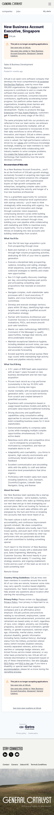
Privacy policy (21, 733)
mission (34, 87)
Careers (14, 764)
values (20, 143)
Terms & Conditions (39, 764)
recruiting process (12, 672)
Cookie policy (33, 733)
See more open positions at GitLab (27, 708)
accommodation (11, 669)
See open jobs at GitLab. (21, 47)
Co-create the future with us (17, 154)
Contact (6, 764)
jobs (18, 11)
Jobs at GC (24, 764)
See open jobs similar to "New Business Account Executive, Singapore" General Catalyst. (27, 53)
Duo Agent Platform (27, 112)
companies (7, 11)
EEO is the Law (26, 663)
